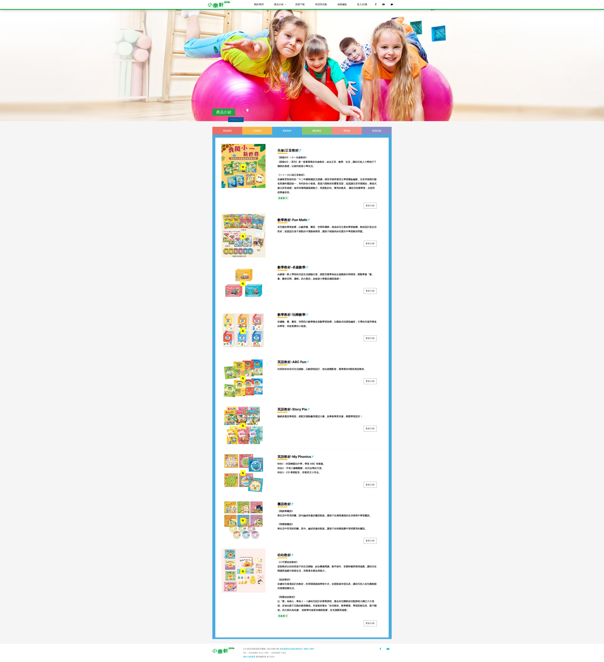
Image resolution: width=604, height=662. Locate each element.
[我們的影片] (384, 4)
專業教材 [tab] (287, 130)
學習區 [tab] (347, 130)
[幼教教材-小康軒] (388, 649)
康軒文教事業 (249, 657)
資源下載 (300, 4)
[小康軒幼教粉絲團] (380, 649)
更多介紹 (370, 205)
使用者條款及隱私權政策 (291, 649)
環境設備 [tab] (376, 130)
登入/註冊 (362, 4)
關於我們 (259, 4)
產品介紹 (278, 4)
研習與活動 (321, 4)
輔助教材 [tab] (317, 130)
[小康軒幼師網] (221, 4)
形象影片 (283, 198)
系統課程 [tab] (227, 130)
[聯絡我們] (392, 4)
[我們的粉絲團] (376, 4)
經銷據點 (342, 4)
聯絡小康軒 (309, 649)
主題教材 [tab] (257, 130)
